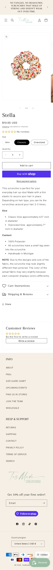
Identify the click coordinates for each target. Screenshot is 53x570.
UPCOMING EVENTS (16, 387)
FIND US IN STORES (16, 394)
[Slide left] (20, 108)
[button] (6, 20)
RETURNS (11, 427)
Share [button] (8, 304)
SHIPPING (11, 434)
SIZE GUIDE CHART (16, 381)
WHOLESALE (12, 408)
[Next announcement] (47, 7)
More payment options (27, 181)
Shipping (5, 126)
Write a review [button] (26, 340)
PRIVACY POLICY (15, 447)
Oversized (39, 142)
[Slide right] (33, 108)
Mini (9, 143)
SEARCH (10, 461)
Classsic (21, 142)
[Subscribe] (43, 503)
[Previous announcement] (5, 7)
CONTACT (11, 441)
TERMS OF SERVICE (16, 454)
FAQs (8, 374)
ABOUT (9, 367)
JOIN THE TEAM (14, 401)
